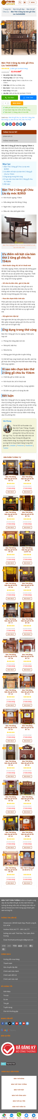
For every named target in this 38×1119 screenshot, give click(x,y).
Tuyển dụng (7, 1007)
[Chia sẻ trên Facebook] (6, 124)
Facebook (29, 445)
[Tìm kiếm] (19, 2)
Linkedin (12, 445)
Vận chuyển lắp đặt (10, 967)
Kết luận (7, 184)
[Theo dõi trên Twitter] (13, 1023)
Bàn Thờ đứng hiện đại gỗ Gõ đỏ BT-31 (10, 514)
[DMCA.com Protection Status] (8, 1064)
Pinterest (20, 445)
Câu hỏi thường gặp (10, 1011)
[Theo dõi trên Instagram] (6, 1023)
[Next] (9, 57)
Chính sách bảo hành (11, 971)
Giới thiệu (6, 991)
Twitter (5, 448)
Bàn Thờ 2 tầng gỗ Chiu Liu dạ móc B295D (17, 168)
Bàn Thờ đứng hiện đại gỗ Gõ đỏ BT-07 (10, 727)
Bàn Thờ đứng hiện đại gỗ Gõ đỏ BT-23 (10, 550)
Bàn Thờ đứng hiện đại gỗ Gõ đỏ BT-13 (10, 478)
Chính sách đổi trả (10, 975)
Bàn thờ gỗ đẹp (18, 9)
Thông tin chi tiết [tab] (10, 132)
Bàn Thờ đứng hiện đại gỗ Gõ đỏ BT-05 (27, 621)
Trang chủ (7, 9)
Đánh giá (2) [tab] (7, 136)
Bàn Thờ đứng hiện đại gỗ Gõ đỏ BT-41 (10, 834)
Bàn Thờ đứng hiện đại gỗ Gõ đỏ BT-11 (10, 621)
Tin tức (6, 995)
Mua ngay (17, 103)
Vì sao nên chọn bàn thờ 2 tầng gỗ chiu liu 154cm (18, 180)
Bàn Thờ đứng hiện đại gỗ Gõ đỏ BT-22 (10, 763)
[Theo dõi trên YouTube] (23, 1023)
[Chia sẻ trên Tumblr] (24, 124)
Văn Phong (7, 421)
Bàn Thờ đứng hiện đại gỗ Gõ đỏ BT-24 (10, 692)
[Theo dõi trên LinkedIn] (20, 1023)
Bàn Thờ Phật (26, 120)
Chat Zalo (11, 1118)
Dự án (5, 999)
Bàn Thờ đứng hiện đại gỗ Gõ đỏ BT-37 (27, 656)
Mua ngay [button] (11, 492)
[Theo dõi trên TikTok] (9, 1023)
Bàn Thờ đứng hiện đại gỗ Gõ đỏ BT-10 (27, 514)
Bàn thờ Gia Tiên (16, 120)
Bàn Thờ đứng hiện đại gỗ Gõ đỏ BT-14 (27, 692)
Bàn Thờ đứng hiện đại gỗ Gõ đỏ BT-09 (10, 870)
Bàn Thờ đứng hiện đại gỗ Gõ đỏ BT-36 (10, 799)
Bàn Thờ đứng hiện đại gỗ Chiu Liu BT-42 (27, 550)
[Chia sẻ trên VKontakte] (17, 124)
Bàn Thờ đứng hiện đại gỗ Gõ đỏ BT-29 (27, 478)
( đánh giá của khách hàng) (19, 68)
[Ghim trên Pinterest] (13, 124)
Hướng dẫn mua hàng (11, 959)
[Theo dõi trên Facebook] (2, 1023)
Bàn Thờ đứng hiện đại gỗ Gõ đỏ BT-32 (27, 799)
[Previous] (3, 57)
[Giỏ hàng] (24, 2)
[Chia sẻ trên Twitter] (10, 124)
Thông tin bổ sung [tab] (10, 141)
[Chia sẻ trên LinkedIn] (20, 124)
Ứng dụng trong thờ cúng (13, 176)
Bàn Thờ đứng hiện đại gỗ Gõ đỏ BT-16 (27, 727)
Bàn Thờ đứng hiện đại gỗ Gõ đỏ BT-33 (27, 763)
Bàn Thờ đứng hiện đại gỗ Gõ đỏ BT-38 (10, 656)
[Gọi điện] (19, 1115)
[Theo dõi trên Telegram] (27, 1023)
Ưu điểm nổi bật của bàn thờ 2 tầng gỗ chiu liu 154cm (18, 173)
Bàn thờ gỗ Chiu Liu (15, 117)
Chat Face (26, 1118)
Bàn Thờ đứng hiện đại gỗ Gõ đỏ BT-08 (27, 834)
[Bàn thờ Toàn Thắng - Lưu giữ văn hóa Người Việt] (9, 2)
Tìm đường (4, 1118)
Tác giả (6, 1003)
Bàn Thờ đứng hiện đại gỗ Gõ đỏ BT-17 (27, 585)
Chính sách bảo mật (10, 979)
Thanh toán (7, 963)
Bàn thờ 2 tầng (26, 117)
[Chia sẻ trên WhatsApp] (3, 124)
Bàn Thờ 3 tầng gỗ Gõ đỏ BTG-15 (27, 869)
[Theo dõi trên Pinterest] (16, 1023)
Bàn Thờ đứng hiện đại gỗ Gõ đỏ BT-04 (10, 585)
